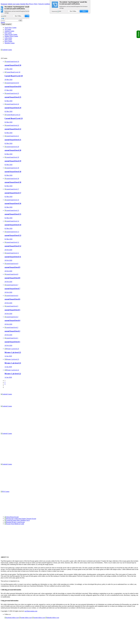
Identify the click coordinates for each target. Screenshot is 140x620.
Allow (84, 11)
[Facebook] (12, 617)
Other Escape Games (11, 34)
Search (3, 22)
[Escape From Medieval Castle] (14, 524)
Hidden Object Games (11, 36)
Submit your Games (14, 4)
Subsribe (22, 4)
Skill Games (8, 39)
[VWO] (59, 11)
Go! (21, 20)
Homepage (4, 4)
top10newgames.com (30, 611)
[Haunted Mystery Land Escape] (15, 522)
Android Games (9, 31)
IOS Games (8, 33)
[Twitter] (25, 617)
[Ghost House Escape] (12, 517)
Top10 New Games (10, 27)
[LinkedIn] (52, 617)
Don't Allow (73, 11)
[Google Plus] (38, 617)
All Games (8, 29)
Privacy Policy (33, 4)
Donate (138, 34)
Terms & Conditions (44, 4)
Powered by (54, 11)
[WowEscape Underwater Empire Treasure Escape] (20, 518)
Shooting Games (10, 43)
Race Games (8, 41)
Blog (27, 4)
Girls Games (8, 38)
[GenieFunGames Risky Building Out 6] (17, 520)
